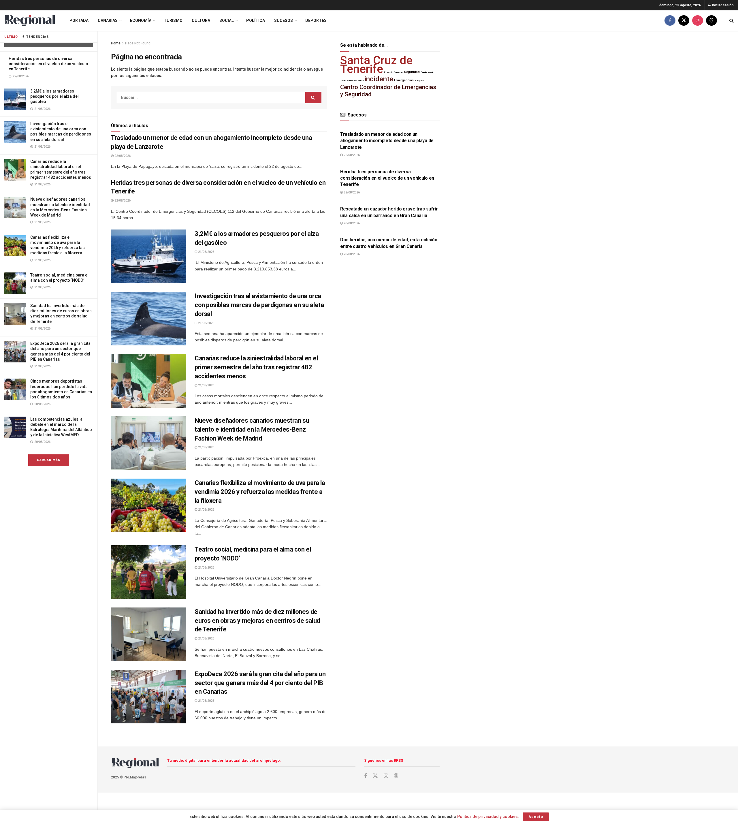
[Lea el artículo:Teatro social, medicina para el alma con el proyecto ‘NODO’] (148, 572)
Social (226, 20)
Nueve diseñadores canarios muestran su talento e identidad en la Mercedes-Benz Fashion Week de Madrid (252, 429)
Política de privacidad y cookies (487, 816)
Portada (79, 20)
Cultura (201, 20)
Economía (140, 20)
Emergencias (404, 80)
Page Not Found (137, 43)
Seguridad (412, 72)
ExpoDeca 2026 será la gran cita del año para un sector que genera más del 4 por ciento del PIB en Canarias (260, 682)
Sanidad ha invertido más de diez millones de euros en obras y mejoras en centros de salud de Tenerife (257, 620)
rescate (353, 80)
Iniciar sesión (722, 5)
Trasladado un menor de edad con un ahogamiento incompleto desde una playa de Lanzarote (387, 140)
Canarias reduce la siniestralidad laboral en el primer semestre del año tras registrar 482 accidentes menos (256, 367)
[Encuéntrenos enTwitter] (683, 20)
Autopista (419, 80)
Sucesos (283, 20)
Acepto (535, 816)
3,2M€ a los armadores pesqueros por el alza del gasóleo (54, 96)
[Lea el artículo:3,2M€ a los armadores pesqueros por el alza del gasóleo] (148, 256)
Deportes (316, 20)
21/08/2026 (205, 252)
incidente (378, 79)
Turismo (173, 20)
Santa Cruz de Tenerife (376, 65)
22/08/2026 (122, 156)
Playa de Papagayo (393, 72)
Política (255, 20)
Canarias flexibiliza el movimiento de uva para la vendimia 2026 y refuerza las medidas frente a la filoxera (260, 491)
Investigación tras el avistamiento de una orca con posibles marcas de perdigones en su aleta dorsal (259, 304)
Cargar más (49, 460)
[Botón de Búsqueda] (731, 20)
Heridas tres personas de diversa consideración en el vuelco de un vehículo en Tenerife (48, 63)
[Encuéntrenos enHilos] (711, 20)
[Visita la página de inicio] (29, 20)
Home (116, 43)
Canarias (108, 20)
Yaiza (360, 80)
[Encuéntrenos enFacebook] (669, 20)
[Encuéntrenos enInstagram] (697, 20)
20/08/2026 (351, 223)
